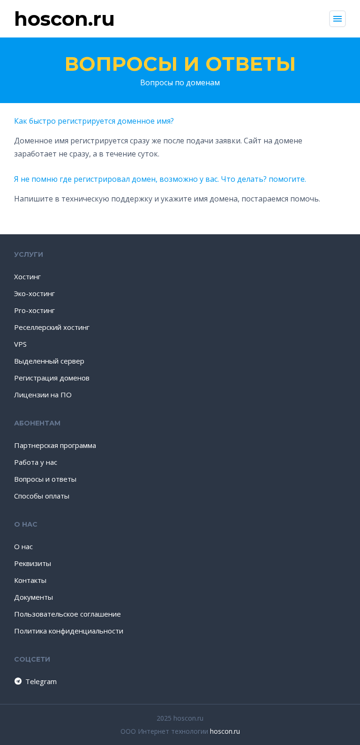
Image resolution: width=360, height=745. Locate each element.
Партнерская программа (55, 445)
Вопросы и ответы (180, 64)
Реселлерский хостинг (52, 327)
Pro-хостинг (34, 310)
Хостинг (27, 276)
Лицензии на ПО (43, 394)
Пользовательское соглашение (67, 613)
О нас (23, 546)
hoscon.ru (225, 731)
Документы (33, 597)
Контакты (30, 580)
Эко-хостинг (34, 293)
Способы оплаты (41, 495)
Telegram (41, 681)
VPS (20, 344)
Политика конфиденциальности (68, 630)
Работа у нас (35, 462)
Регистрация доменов (52, 377)
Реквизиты (32, 563)
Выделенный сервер (49, 360)
